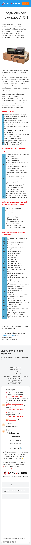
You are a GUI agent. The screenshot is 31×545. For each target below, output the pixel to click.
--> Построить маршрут (14, 396)
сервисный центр (8, 335)
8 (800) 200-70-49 (12, 426)
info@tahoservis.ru (12, 433)
